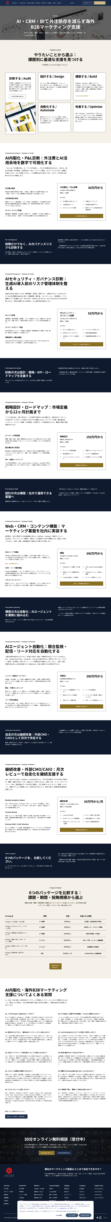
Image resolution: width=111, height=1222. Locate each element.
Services (14, 3)
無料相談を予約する (88, 2)
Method (38, 3)
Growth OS (23, 3)
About (54, 3)
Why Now (43, 3)
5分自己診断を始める (99, 2)
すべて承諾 (72, 1215)
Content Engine (31, 3)
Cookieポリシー (64, 1208)
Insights (49, 3)
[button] (15, 3)
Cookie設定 (59, 1215)
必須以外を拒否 (85, 1215)
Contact (59, 3)
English (72, 2)
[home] (8, 3)
